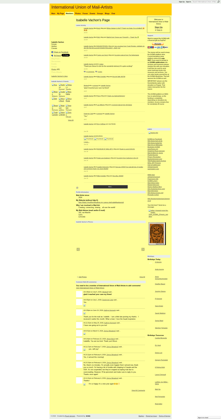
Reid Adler (158, 404)
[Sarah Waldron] (151, 318)
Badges (141, 416)
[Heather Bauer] (151, 289)
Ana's (98, 28)
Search (219, 2)
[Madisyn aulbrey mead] (62, 108)
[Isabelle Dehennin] (62, 94)
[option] (110, 249)
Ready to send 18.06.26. (127, 149)
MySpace (57, 55)
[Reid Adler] (151, 409)
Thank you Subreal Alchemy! (116, 96)
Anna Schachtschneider (161, 278)
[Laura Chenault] (151, 379)
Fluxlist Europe (153, 155)
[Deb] (55, 101)
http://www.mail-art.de (155, 141)
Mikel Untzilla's (101, 76)
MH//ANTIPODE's (102, 46)
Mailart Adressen (153, 185)
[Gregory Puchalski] (151, 365)
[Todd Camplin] (55, 114)
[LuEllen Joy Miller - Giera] (151, 387)
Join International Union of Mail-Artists (90, 288)
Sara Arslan (159, 306)
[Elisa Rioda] (69, 101)
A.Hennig (158, 262)
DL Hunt (158, 345)
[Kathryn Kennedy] (62, 87)
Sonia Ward (159, 321)
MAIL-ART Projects (154, 163)
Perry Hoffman (101, 124)
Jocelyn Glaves (160, 291)
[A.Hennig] (151, 267)
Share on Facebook (61, 52)
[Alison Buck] (62, 101)
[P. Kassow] (151, 303)
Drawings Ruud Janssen (156, 151)
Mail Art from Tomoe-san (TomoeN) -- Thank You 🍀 (123, 37)
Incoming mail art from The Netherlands (127, 55)
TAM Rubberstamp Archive (157, 161)
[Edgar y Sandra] (69, 87)
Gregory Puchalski (161, 360)
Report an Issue (151, 416)
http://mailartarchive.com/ (156, 189)
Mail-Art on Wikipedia (155, 145)
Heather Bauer (160, 284)
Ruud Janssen (70, 416)
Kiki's (98, 37)
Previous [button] (78, 249)
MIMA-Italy (151, 175)
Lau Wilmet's (101, 105)
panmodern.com (153, 169)
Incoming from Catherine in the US (127, 158)
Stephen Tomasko (161, 328)
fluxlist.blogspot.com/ (155, 159)
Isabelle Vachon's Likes (59, 76)
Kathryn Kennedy (110, 310)
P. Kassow (158, 299)
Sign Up (182, 2)
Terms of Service (164, 416)
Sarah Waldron (160, 313)
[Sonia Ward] (151, 325)
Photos (53, 69)
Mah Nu (158, 389)
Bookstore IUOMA (154, 147)
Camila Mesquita (161, 338)
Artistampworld (153, 167)
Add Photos (83, 277)
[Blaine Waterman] (55, 94)
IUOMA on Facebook (155, 139)
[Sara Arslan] (151, 311)
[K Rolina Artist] (151, 372)
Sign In (188, 2)
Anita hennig (159, 269)
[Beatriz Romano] (55, 108)
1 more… (87, 142)
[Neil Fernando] (151, 401)
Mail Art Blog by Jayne (155, 153)
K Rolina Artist (160, 367)
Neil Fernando (160, 397)
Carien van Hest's (102, 55)
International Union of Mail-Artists (82, 7)
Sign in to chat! (203, 417)
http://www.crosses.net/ (155, 193)
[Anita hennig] (151, 274)
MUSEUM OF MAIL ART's (105, 149)
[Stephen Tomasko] (69, 108)
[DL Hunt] (151, 350)
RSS (77, 188)
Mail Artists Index (153, 183)
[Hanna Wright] (62, 114)
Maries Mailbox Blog (155, 187)
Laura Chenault (160, 375)
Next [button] (143, 249)
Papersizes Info (153, 179)
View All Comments (138, 390)
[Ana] (55, 87)
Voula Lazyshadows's (103, 158)
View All (71, 120)
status (101, 64)
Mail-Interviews (153, 191)
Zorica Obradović (110, 331)
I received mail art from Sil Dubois (121, 105)
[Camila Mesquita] (151, 343)
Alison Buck (111, 339)
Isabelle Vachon (88, 28)
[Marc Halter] (69, 94)
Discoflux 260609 (118, 176)
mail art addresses (154, 165)
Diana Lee (158, 353)
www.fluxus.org (153, 149)
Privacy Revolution (154, 157)
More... (110, 187)
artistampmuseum (154, 177)
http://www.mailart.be (155, 143)
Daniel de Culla (88, 113)
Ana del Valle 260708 (118, 76)
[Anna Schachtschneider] (151, 281)
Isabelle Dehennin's (103, 167)
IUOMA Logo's (152, 181)
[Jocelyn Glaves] (151, 296)
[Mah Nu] (151, 394)
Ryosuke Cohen (153, 195)
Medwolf (86, 85)
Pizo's (99, 96)
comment (95, 85)
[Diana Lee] (151, 357)
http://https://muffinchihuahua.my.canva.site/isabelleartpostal (101, 202)
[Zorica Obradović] (69, 114)
